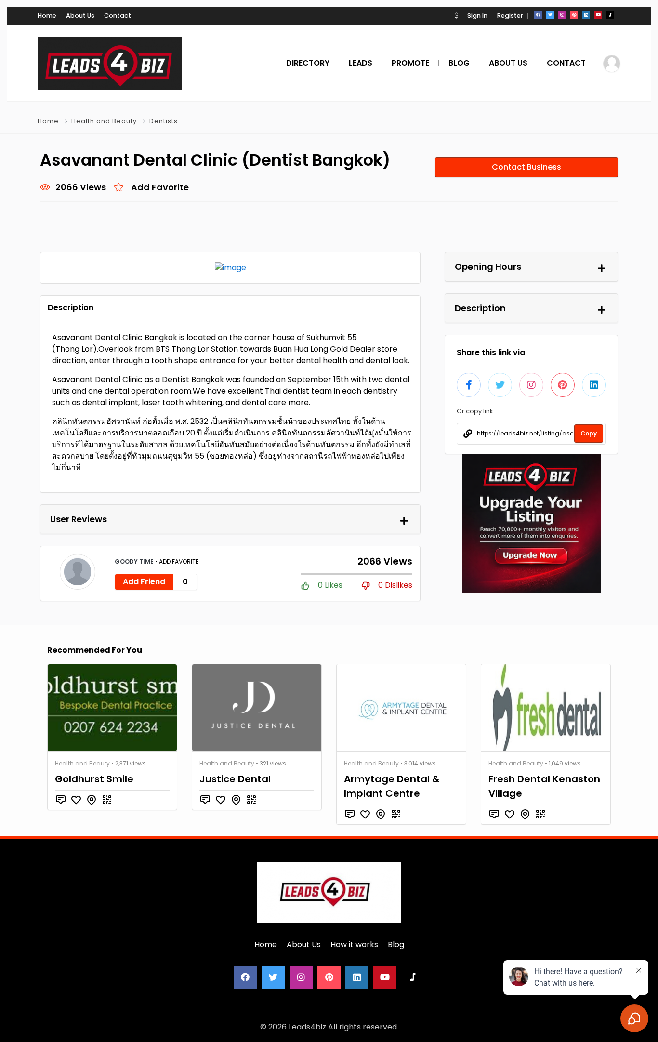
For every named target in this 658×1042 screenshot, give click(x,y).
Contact (117, 16)
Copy (588, 433)
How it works (354, 944)
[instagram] (562, 15)
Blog (396, 944)
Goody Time (135, 561)
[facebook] (538, 15)
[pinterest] (574, 15)
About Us (80, 16)
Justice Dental (235, 779)
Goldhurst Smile (94, 779)
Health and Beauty (104, 121)
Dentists (163, 121)
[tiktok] (610, 15)
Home (47, 16)
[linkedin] (586, 15)
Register (510, 16)
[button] (456, 16)
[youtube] (598, 15)
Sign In (477, 16)
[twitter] (550, 15)
